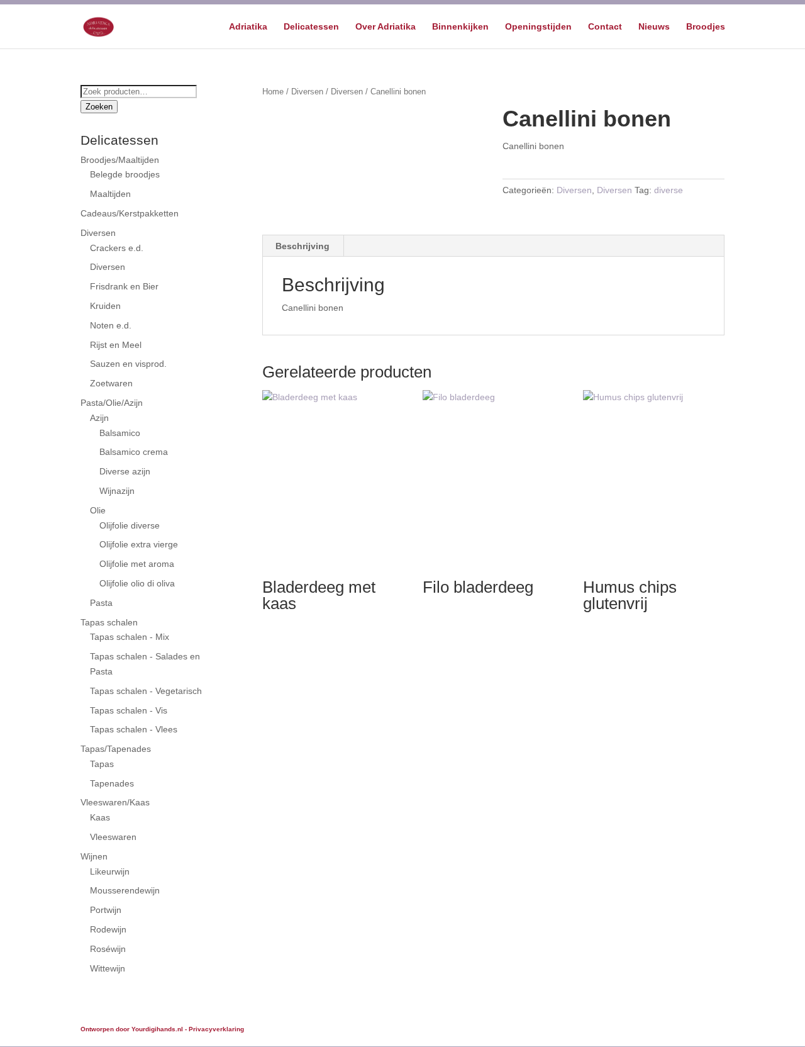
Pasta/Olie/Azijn (111, 403)
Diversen (307, 91)
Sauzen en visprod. (128, 364)
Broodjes (705, 26)
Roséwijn (108, 949)
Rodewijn (108, 929)
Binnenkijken (460, 26)
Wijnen (94, 856)
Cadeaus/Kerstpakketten (129, 213)
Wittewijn (107, 968)
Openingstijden (538, 26)
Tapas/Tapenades (115, 749)
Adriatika (248, 26)
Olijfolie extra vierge (138, 544)
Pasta (101, 603)
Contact (605, 26)
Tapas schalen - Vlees (133, 729)
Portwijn (105, 910)
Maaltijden (110, 194)
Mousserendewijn (125, 890)
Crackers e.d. (116, 248)
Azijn (99, 418)
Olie (98, 510)
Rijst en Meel (116, 345)
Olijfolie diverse (129, 525)
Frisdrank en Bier (124, 286)
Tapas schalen (109, 622)
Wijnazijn (117, 491)
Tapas (102, 764)
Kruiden (105, 306)
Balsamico (119, 433)
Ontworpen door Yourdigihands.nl (131, 1029)
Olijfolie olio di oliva (137, 583)
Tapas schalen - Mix (129, 637)
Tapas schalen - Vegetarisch (146, 691)
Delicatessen (311, 26)
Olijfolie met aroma (136, 564)
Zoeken (99, 106)
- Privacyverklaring (214, 1029)
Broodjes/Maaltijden (119, 160)
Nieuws (654, 26)
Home (273, 91)
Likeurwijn (110, 871)
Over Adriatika (385, 26)
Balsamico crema (133, 452)
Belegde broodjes (125, 174)
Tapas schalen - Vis (128, 710)
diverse (668, 190)
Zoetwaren (111, 383)
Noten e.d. (110, 325)
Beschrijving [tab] (302, 246)
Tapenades (112, 783)
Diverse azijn (124, 471)
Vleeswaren (113, 837)
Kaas (100, 817)
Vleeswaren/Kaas (115, 802)
